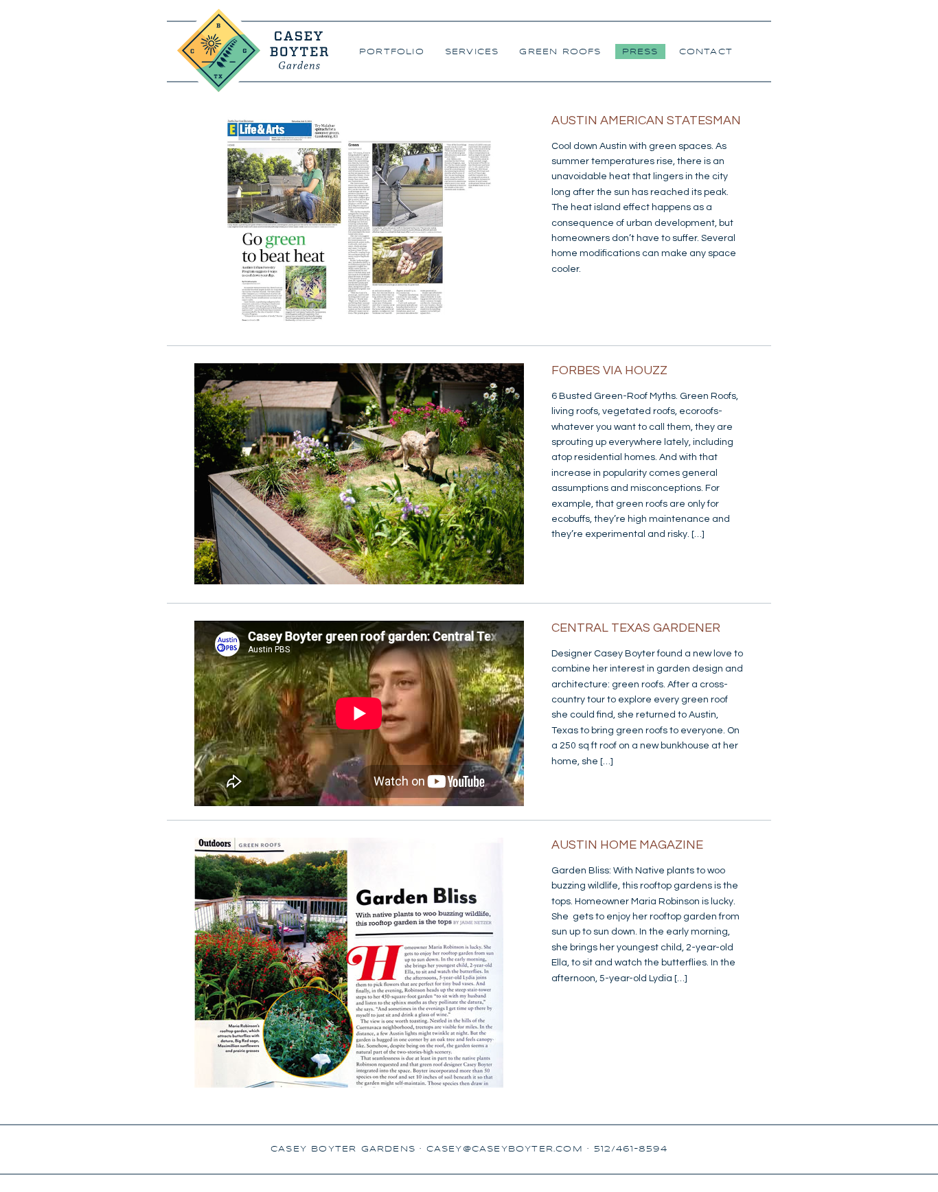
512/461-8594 (630, 1149)
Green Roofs (560, 52)
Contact (706, 52)
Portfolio (391, 52)
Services (472, 52)
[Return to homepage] (247, 90)
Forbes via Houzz (609, 370)
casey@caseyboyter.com (504, 1149)
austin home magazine (627, 844)
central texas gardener (635, 627)
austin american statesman (646, 120)
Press (640, 52)
